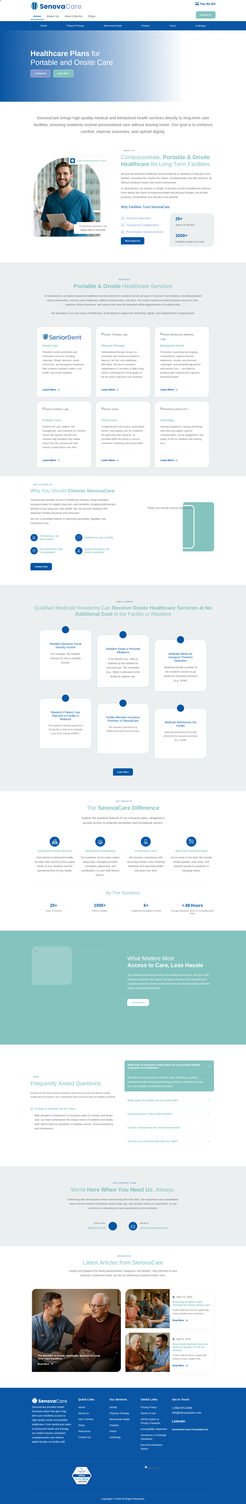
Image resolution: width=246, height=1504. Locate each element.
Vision (172, 26)
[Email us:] (133, 1226)
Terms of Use (148, 1413)
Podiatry (146, 26)
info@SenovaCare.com (186, 1412)
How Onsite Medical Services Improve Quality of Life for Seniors (190, 1347)
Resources (84, 1431)
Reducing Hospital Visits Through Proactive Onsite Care (191, 1303)
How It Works (74, 16)
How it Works (85, 1419)
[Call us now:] (112, 1226)
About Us (53, 16)
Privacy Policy (149, 1407)
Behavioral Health (113, 26)
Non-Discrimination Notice (151, 1447)
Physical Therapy (75, 26)
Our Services (118, 1399)
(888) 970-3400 (97, 1228)
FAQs (92, 16)
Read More (43, 1364)
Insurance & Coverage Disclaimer (153, 1437)
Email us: (144, 1223)
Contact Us (84, 1437)
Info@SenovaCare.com (154, 1228)
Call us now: (100, 1223)
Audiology (200, 26)
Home (37, 16)
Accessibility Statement (154, 1429)
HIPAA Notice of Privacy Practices (150, 1421)
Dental (43, 26)
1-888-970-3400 (182, 1407)
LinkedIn (178, 1421)
